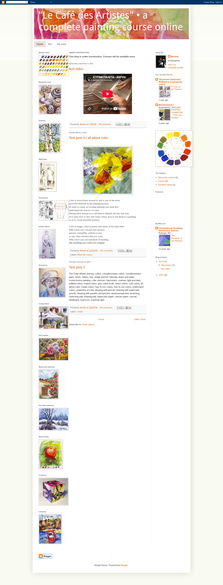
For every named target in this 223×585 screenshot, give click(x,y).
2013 (161, 261)
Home (40, 44)
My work (61, 44)
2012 (161, 275)
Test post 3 (77, 267)
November (166, 265)
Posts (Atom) (88, 324)
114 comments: (107, 251)
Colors (80, 312)
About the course (84, 255)
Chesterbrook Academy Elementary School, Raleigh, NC (171, 230)
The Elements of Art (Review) (176, 238)
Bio (50, 44)
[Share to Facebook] (125, 124)
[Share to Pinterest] (128, 124)
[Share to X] (123, 124)
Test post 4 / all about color (88, 138)
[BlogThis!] (120, 124)
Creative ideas (165, 184)
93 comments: (106, 308)
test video (76, 69)
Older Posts (140, 319)
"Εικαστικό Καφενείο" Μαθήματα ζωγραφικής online (170, 81)
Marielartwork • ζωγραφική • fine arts (169, 106)
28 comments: (105, 124)
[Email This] (117, 124)
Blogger (124, 565)
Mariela (174, 56)
